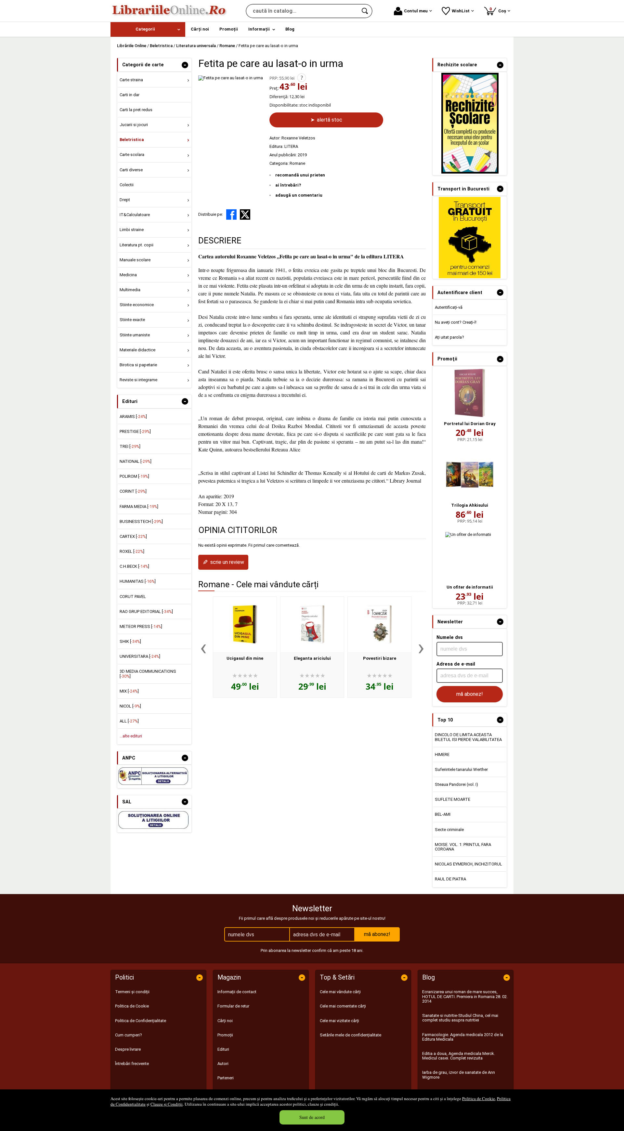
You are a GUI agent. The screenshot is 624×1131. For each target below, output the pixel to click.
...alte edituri (131, 736)
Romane (297, 163)
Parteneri (225, 1077)
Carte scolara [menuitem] (132, 154)
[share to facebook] (231, 214)
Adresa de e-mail (455, 664)
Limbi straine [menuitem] (132, 229)
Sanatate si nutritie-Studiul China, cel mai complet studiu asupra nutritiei (460, 1017)
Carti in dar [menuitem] (129, 94)
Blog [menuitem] (289, 29)
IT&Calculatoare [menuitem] (135, 214)
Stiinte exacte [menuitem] (132, 319)
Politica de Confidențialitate (140, 1020)
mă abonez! (469, 694)
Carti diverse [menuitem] (131, 169)
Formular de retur (233, 1006)
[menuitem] (147, 29)
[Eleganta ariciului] (312, 624)
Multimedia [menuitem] (130, 289)
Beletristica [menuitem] (132, 139)
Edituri (223, 1049)
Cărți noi (225, 1020)
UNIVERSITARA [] (140, 656)
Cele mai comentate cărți (343, 1006)
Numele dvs (449, 637)
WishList (461, 10)
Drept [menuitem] (125, 199)
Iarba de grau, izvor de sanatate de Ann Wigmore (458, 1074)
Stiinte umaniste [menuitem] (135, 334)
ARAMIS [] (133, 416)
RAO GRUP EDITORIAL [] (146, 611)
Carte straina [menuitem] (131, 79)
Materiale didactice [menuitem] (137, 349)
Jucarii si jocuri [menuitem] (134, 124)
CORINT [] (133, 491)
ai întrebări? (288, 185)
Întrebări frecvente (132, 1063)
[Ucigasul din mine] (245, 624)
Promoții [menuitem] (228, 29)
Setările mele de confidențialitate (350, 1035)
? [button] (302, 77)
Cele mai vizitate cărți (339, 1020)
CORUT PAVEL (133, 596)
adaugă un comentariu (298, 195)
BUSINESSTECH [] (141, 521)
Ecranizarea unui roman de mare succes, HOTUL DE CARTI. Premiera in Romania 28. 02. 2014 (465, 996)
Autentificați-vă (448, 307)
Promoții (225, 1035)
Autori (222, 1063)
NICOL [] (130, 706)
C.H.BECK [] (134, 566)
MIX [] (129, 691)
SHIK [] (130, 641)
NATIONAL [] (135, 461)
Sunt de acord (312, 1117)
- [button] (185, 65)
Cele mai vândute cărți (340, 991)
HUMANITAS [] (138, 581)
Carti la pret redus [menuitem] (136, 109)
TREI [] (130, 446)
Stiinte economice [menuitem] (137, 304)
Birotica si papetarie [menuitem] (138, 364)
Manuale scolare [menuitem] (135, 259)
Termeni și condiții (132, 991)
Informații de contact (236, 991)
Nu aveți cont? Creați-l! (455, 322)
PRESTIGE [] (135, 431)
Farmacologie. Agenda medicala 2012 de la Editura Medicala (462, 1037)
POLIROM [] (134, 476)
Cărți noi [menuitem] (200, 29)
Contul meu (416, 10)
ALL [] (129, 721)
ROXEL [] (132, 551)
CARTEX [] (133, 536)
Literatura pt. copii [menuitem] (136, 244)
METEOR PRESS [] (141, 626)
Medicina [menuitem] (128, 274)
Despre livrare (128, 1049)
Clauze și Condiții (166, 1104)
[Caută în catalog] (365, 11)
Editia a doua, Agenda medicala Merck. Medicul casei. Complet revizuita (458, 1055)
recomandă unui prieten (300, 175)
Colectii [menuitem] (127, 184)
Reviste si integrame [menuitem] (138, 379)
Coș (498, 10)
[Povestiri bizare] (379, 624)
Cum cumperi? (128, 1035)
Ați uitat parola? (449, 337)
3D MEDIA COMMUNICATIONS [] (148, 673)
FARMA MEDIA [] (139, 506)
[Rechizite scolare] (470, 172)
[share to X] (245, 214)
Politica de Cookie (478, 1098)
